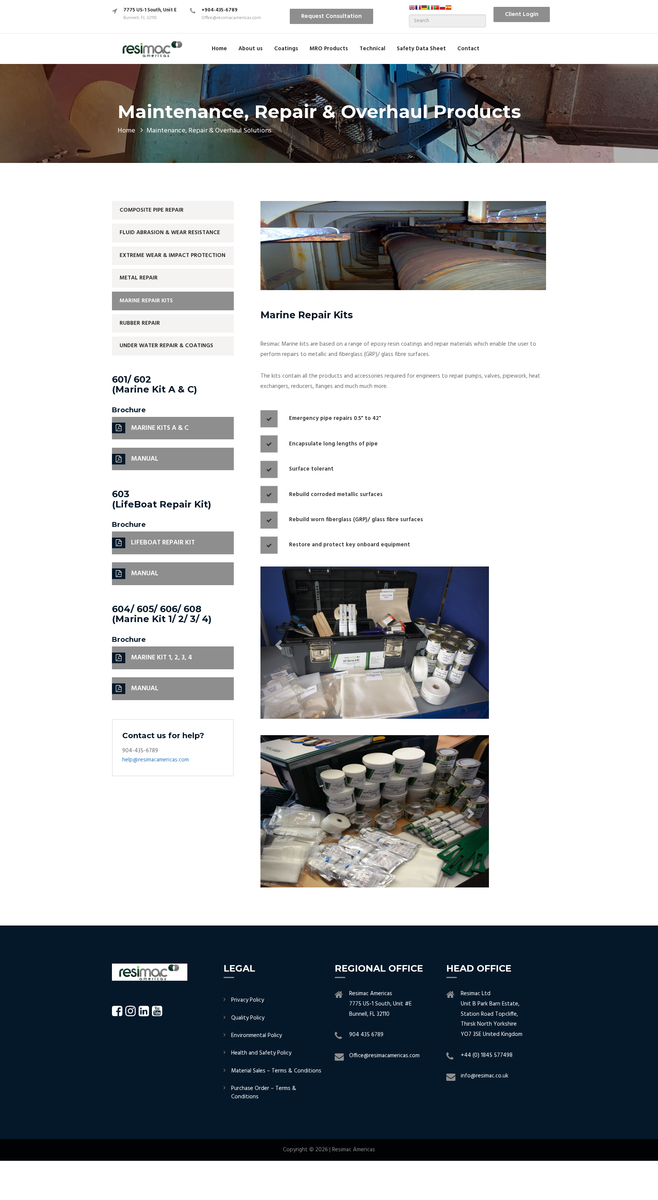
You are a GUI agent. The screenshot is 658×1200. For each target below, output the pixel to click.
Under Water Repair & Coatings (166, 345)
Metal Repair (139, 277)
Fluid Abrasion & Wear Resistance (170, 232)
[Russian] (442, 10)
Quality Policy (247, 1018)
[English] (412, 10)
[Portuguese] (436, 10)
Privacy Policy (247, 1000)
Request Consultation (331, 16)
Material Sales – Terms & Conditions (276, 1071)
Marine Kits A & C (159, 428)
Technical (372, 48)
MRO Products (329, 48)
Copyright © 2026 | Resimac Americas (329, 1149)
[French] (418, 10)
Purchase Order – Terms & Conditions (263, 1092)
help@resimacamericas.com (155, 759)
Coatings (286, 48)
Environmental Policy (256, 1035)
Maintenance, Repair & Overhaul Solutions (209, 130)
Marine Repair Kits (146, 300)
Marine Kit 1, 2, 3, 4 (161, 657)
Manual (144, 458)
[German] (424, 10)
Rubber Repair (140, 323)
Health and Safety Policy (261, 1053)
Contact (468, 48)
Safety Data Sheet (421, 48)
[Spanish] (449, 10)
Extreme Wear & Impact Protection (172, 255)
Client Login (521, 14)
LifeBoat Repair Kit (163, 542)
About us (250, 48)
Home (219, 48)
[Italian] (430, 10)
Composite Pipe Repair (152, 210)
